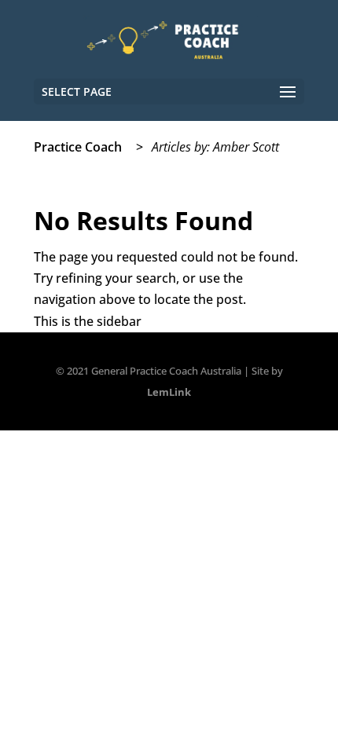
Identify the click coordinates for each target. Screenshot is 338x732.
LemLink (169, 392)
